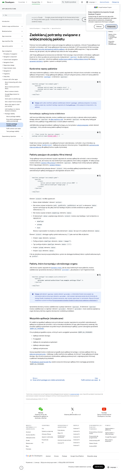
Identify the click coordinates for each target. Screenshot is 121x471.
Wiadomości (29, 443)
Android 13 (76, 440)
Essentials (22, 2)
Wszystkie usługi (92, 456)
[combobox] (70, 2)
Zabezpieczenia (30, 437)
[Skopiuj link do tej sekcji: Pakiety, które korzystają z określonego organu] (79, 264)
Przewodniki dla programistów (93, 436)
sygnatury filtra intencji (48, 163)
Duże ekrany (61, 430)
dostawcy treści (56, 268)
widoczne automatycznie (38, 354)
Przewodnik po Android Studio (95, 432)
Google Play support (110, 437)
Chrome (56, 456)
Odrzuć (99, 26)
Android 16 (76, 431)
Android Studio (104, 2)
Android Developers (35, 28)
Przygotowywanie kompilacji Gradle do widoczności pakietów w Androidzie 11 (74, 300)
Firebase (64, 456)
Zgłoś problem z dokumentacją (109, 433)
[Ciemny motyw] (98, 82)
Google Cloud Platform (77, 456)
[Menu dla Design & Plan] (42, 2)
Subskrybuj (99, 467)
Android (28, 432)
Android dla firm (30, 435)
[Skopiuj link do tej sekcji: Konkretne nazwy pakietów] (59, 69)
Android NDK (93, 446)
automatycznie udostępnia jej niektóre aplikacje (50, 49)
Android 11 (76, 445)
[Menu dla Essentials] (27, 2)
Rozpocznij (111, 26)
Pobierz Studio (93, 443)
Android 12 (76, 442)
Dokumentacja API (94, 440)
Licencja (36, 462)
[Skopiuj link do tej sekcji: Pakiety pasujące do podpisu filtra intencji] (74, 155)
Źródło (28, 440)
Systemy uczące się (47, 431)
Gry (43, 428)
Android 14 (76, 437)
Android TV (61, 443)
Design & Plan (36, 2)
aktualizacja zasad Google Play (41, 362)
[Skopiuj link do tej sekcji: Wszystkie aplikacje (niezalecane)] (65, 319)
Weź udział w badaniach (109, 440)
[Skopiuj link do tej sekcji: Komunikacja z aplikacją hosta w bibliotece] (66, 114)
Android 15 (76, 434)
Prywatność (45, 440)
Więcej (49, 2)
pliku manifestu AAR (57, 119)
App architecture (9, 9)
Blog (27, 446)
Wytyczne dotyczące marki (49, 462)
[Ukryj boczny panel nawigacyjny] (21, 468)
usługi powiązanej (82, 125)
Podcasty (28, 449)
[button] (10, 26)
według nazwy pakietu (66, 59)
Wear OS (60, 433)
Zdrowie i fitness (46, 434)
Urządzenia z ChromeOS (61, 436)
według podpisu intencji (80, 59)
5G (43, 442)
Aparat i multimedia (47, 437)
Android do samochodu (64, 440)
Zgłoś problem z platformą (109, 429)
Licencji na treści (74, 394)
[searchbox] (12, 15)
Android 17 (76, 428)
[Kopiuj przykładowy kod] (100, 82)
